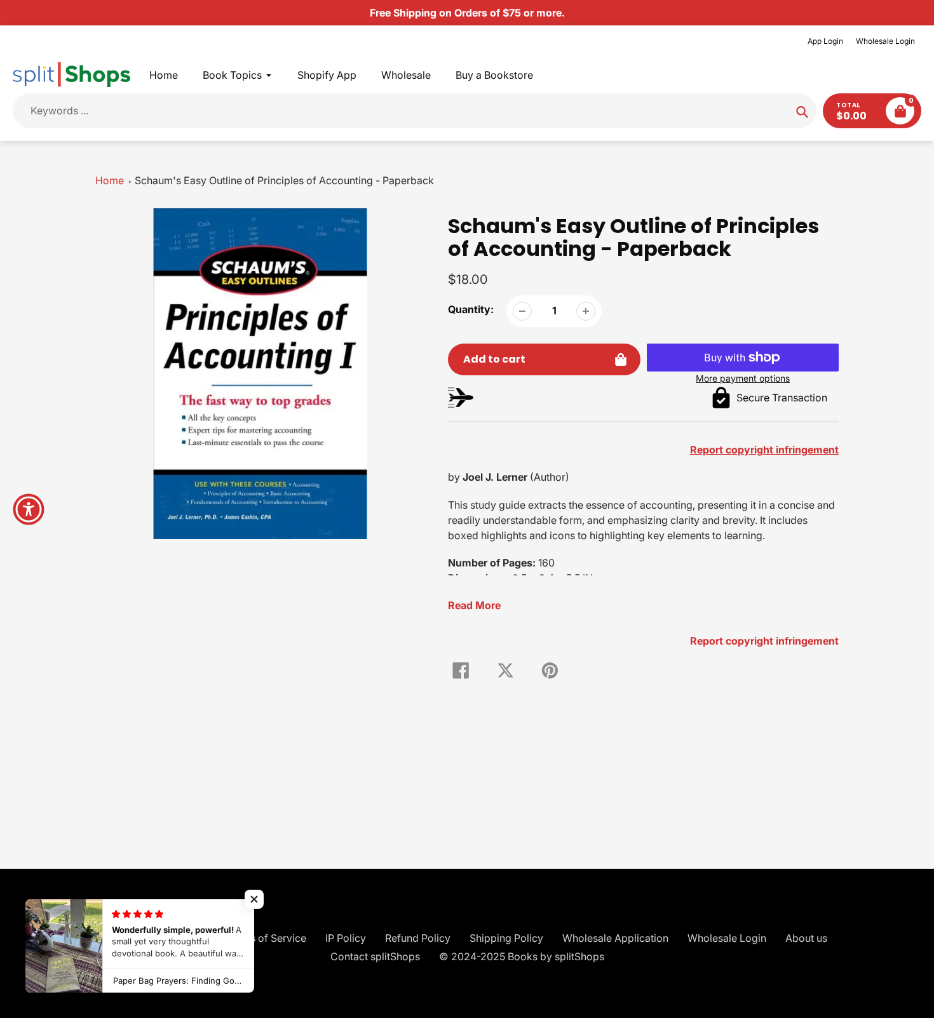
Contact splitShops (375, 956)
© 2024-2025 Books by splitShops (521, 956)
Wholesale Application (615, 938)
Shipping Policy (506, 938)
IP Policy (345, 938)
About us (806, 938)
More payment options (743, 378)
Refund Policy (417, 938)
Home (109, 180)
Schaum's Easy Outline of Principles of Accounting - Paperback (284, 180)
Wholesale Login (885, 41)
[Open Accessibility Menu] (28, 509)
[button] (254, 899)
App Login (825, 41)
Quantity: (471, 309)
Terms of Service (266, 938)
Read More (474, 605)
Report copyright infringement (764, 640)
